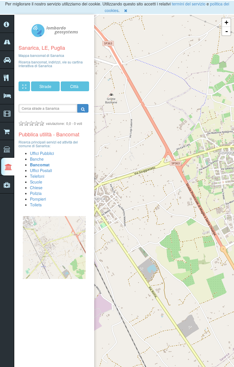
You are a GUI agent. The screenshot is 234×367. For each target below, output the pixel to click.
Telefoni (37, 176)
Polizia (36, 193)
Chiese (36, 187)
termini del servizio (188, 4)
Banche (37, 159)
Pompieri (38, 199)
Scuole (36, 182)
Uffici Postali (41, 170)
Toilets (36, 205)
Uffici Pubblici (42, 153)
